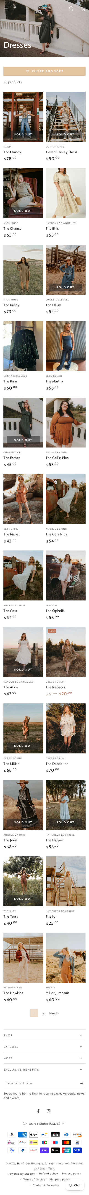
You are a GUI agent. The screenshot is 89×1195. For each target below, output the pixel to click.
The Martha (54, 381)
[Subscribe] (83, 1083)
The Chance (12, 228)
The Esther (11, 458)
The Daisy (53, 305)
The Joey (10, 840)
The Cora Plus (56, 534)
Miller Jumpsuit (57, 993)
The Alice (10, 687)
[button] (71, 9)
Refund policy (48, 1173)
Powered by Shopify (21, 1173)
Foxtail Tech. (46, 1168)
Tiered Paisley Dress (61, 152)
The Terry (10, 916)
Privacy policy (71, 1173)
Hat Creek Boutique (30, 1163)
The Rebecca (56, 687)
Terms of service (34, 1179)
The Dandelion (57, 764)
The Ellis (52, 228)
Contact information (46, 1185)
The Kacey (11, 305)
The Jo (50, 916)
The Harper (54, 840)
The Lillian (11, 764)
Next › (54, 1013)
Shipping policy (59, 1179)
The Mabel (11, 534)
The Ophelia (55, 611)
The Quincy (12, 152)
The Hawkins (13, 993)
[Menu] (6, 9)
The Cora (10, 611)
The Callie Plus (57, 458)
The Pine (10, 381)
